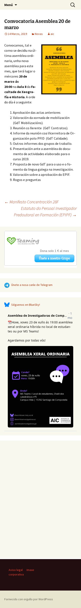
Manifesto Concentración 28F (31, 201)
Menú (8, 5)
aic (52, 34)
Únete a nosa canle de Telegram (31, 285)
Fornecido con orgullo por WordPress (28, 599)
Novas (39, 34)
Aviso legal (16, 570)
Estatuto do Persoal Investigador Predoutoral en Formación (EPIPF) (45, 211)
